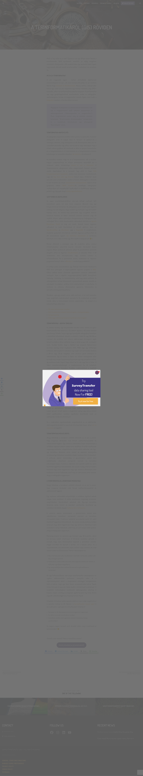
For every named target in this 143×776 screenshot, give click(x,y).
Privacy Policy (74, 397)
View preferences (82, 393)
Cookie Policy (68, 397)
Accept (61, 393)
